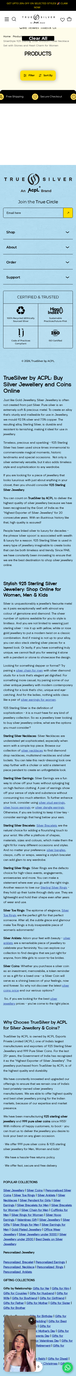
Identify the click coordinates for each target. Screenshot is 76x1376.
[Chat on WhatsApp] (67, 1367)
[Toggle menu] (6, 19)
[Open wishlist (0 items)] (62, 19)
